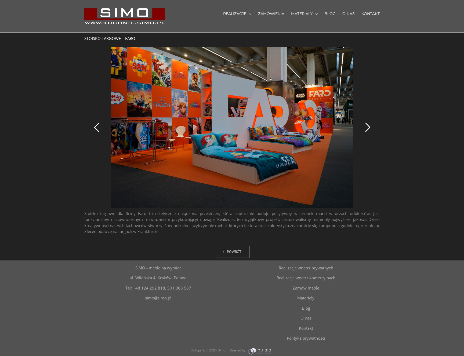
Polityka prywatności (306, 338)
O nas (305, 318)
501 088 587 (179, 288)
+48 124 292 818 (149, 288)
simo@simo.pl (158, 298)
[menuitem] (240, 13)
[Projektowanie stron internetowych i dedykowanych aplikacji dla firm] (259, 350)
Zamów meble (306, 288)
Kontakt (306, 328)
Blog (306, 308)
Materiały (305, 298)
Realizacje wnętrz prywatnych (306, 267)
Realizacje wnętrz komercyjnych (306, 277)
